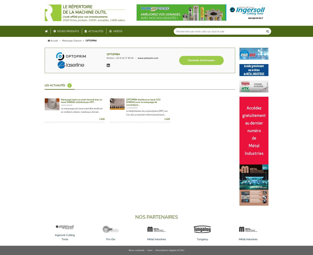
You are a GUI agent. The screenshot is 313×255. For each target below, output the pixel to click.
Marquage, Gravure (71, 40)
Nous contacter (136, 250)
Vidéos (117, 31)
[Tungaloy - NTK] (253, 86)
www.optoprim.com (148, 58)
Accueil (54, 40)
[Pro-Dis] (253, 53)
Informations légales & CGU (169, 250)
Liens (150, 250)
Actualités (95, 31)
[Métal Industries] (253, 70)
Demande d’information (201, 60)
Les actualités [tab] (57, 85)
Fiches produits (68, 31)
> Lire (102, 118)
